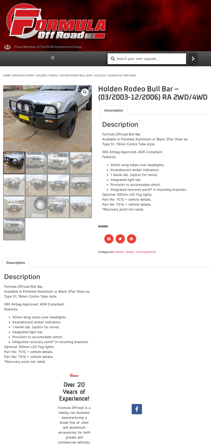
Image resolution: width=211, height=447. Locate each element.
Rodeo (53, 75)
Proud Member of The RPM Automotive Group (48, 47)
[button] (52, 58)
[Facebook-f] (137, 409)
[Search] (193, 58)
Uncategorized (146, 252)
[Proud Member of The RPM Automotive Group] (7, 47)
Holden (41, 75)
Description (113, 110)
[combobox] (147, 58)
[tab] (113, 110)
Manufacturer (23, 75)
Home (7, 75)
